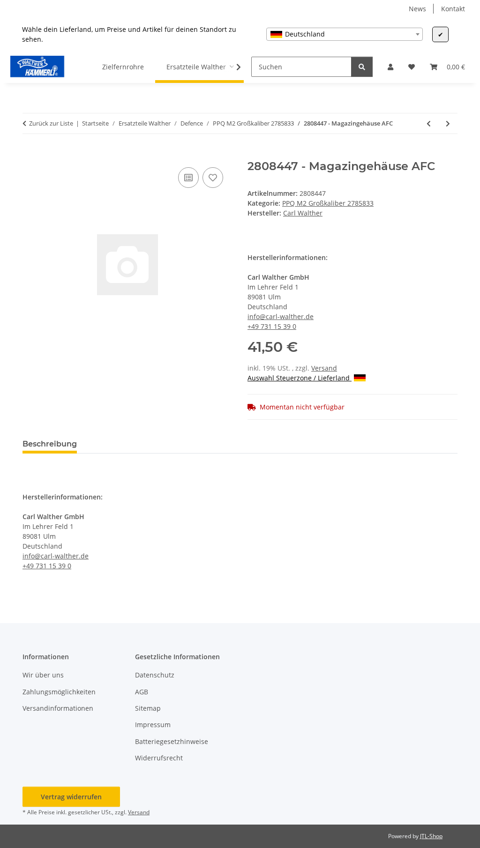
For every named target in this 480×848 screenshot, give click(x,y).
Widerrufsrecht (159, 757)
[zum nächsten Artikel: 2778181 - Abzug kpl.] (448, 123)
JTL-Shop (431, 836)
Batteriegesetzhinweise (171, 741)
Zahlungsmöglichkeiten (59, 691)
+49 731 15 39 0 (272, 326)
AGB (141, 691)
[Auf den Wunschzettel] (212, 177)
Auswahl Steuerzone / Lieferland (300, 377)
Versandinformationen (57, 708)
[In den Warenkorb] (30, 154)
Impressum (153, 724)
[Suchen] (362, 67)
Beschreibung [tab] (49, 443)
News (417, 8)
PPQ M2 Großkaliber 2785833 (328, 203)
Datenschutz (154, 674)
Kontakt (453, 8)
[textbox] (344, 34)
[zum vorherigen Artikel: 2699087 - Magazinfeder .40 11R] (428, 123)
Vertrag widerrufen (71, 796)
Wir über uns (43, 674)
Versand (324, 368)
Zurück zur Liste (51, 123)
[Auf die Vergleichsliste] (188, 177)
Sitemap (148, 708)
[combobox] (344, 34)
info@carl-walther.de (281, 316)
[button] (390, 67)
